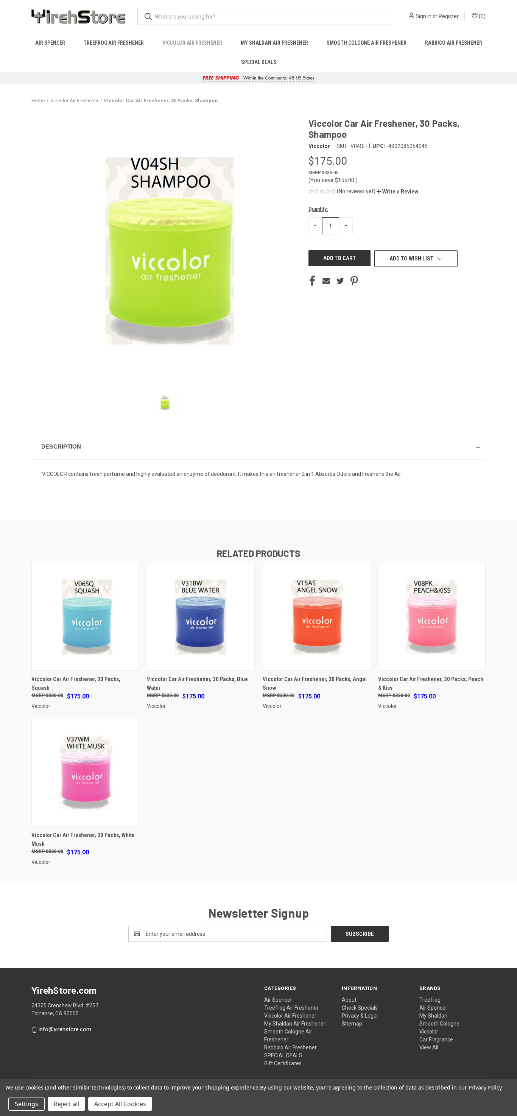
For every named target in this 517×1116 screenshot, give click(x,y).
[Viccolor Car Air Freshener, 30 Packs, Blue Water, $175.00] (200, 616)
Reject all (66, 1104)
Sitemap (352, 1024)
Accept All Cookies (120, 1104)
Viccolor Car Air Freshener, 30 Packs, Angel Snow (315, 683)
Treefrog (430, 1000)
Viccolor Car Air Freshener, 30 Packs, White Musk (83, 839)
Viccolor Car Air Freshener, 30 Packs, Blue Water (197, 683)
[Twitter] (340, 281)
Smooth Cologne (439, 1024)
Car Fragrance (436, 1040)
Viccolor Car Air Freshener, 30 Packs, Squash (75, 683)
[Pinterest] (354, 281)
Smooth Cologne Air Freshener (366, 43)
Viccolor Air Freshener (192, 43)
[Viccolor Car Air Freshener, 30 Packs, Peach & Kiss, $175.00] (432, 616)
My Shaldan (433, 1016)
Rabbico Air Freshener (453, 43)
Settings (26, 1104)
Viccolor (428, 1032)
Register (449, 16)
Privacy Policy (485, 1087)
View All (428, 1047)
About (349, 1000)
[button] (397, 192)
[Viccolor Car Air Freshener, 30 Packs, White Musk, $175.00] (85, 772)
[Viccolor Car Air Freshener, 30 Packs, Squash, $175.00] (85, 616)
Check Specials (360, 1008)
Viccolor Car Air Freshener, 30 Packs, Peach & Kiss (430, 683)
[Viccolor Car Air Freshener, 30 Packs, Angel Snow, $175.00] (316, 616)
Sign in (423, 16)
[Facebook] (312, 281)
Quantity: (318, 209)
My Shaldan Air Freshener (274, 43)
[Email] (326, 281)
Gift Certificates (283, 1063)
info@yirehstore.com (65, 1029)
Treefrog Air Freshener (114, 43)
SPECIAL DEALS (258, 62)
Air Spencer (50, 43)
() (482, 16)
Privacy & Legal (360, 1016)
